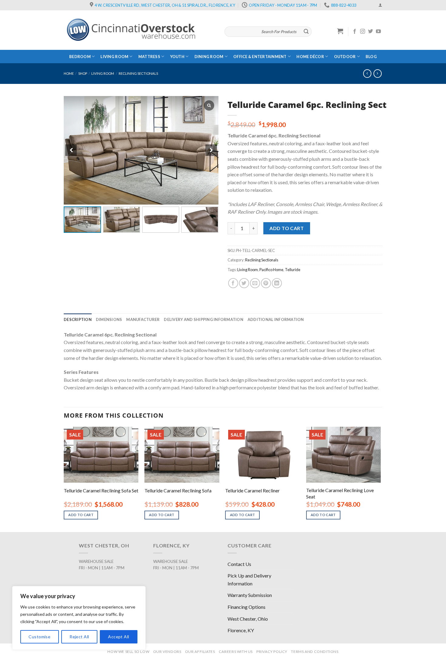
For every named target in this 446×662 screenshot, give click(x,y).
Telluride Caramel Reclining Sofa (177, 490)
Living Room (114, 56)
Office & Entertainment (260, 56)
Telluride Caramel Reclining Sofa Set (101, 490)
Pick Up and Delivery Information (249, 579)
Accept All (118, 636)
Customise (39, 636)
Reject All (79, 636)
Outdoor (345, 56)
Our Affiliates (200, 651)
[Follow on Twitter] (370, 31)
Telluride (292, 269)
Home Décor (310, 56)
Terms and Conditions (314, 651)
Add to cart (286, 228)
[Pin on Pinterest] (266, 283)
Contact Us (239, 564)
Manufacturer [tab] (143, 319)
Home (69, 73)
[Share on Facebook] (233, 283)
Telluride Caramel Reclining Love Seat (340, 493)
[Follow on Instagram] (362, 31)
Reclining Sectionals (138, 73)
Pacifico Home (271, 269)
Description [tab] (78, 319)
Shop (82, 73)
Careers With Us (236, 651)
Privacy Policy (271, 651)
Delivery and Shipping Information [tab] (203, 319)
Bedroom (80, 56)
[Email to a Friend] (255, 283)
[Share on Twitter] (244, 283)
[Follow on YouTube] (378, 31)
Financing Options (246, 607)
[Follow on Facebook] (354, 31)
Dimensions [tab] (109, 319)
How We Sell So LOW (128, 651)
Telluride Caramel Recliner (252, 490)
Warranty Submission (250, 595)
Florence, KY (241, 630)
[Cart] (340, 31)
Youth (177, 56)
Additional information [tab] (276, 319)
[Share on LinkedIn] (277, 283)
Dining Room (209, 56)
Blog (371, 56)
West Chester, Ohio (248, 619)
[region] (79, 618)
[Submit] (306, 31)
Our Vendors (167, 651)
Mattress (149, 56)
